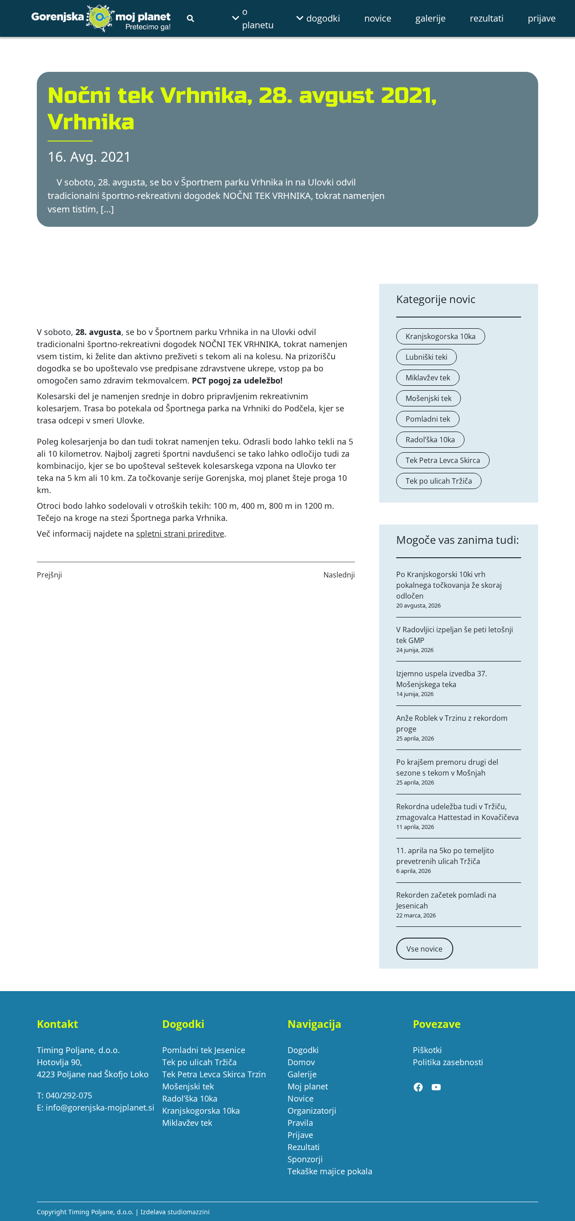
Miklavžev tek (428, 378)
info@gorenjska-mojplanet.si (100, 1107)
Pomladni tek (428, 419)
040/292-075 (69, 1095)
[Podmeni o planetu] (239, 18)
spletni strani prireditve (180, 533)
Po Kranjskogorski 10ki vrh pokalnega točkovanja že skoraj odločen (449, 585)
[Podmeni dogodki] (303, 18)
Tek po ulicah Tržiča (439, 481)
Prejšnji (49, 575)
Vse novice (424, 949)
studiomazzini (189, 1212)
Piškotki (427, 1050)
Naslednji (339, 575)
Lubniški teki (426, 357)
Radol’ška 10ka (430, 440)
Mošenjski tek (428, 398)
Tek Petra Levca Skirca (443, 460)
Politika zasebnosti (448, 1062)
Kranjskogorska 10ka (441, 336)
